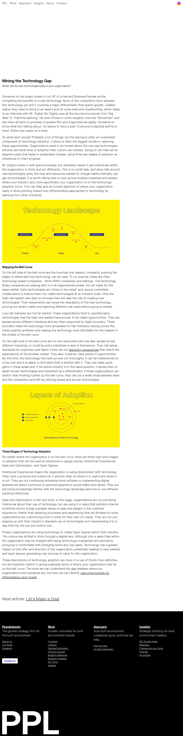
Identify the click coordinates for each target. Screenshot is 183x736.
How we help (100, 646)
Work (13, 3)
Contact (61, 3)
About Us (7, 642)
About (50, 3)
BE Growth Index (148, 642)
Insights (39, 3)
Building (57, 655)
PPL (4, 3)
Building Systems (57, 659)
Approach (25, 3)
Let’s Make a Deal (42, 599)
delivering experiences (84, 350)
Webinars (144, 645)
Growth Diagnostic (103, 649)
